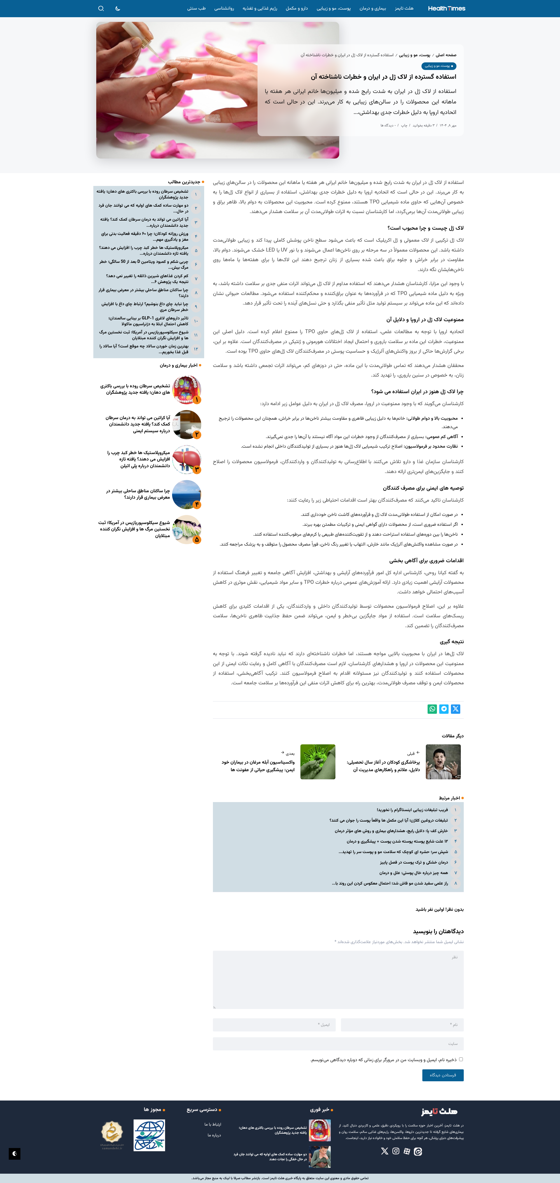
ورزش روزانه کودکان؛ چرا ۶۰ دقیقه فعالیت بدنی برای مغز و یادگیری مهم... (144, 237)
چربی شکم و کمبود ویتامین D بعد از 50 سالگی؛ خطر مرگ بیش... (143, 265)
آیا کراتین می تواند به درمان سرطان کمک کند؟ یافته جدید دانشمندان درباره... (144, 222)
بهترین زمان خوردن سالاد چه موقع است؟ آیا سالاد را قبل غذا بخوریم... (143, 349)
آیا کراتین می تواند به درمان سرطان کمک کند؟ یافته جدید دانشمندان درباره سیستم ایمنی (138, 424)
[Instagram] (396, 1151)
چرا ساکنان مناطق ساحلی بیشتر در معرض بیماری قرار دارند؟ (143, 293)
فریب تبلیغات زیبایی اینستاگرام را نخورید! (412, 810)
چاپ (404, 125)
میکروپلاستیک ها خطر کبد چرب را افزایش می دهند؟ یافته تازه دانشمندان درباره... (143, 251)
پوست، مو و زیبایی (414, 55)
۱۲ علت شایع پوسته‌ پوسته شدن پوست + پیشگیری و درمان (397, 841)
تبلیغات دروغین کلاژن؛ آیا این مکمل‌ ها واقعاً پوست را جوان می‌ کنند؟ (389, 820)
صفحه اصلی (446, 55)
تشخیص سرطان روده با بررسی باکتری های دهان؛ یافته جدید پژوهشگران (142, 194)
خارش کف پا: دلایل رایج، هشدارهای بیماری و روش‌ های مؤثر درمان (391, 831)
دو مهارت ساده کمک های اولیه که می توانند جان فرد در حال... (143, 208)
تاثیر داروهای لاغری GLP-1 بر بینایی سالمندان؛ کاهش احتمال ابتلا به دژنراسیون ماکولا (148, 321)
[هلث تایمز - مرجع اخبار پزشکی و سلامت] (446, 8)
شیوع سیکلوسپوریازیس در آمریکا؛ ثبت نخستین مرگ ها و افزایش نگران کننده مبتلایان (143, 335)
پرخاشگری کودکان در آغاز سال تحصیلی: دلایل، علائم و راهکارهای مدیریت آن (383, 766)
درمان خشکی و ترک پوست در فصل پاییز (414, 862)
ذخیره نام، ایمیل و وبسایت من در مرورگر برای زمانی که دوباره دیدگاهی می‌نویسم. (383, 1060)
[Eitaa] (418, 1151)
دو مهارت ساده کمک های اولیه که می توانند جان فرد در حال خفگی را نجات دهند (270, 1157)
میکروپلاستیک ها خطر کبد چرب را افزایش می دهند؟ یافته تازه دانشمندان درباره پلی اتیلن (138, 459)
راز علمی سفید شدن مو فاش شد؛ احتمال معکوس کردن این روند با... (390, 883)
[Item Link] (186, 389)
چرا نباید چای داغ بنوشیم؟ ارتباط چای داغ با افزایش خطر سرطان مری (145, 307)
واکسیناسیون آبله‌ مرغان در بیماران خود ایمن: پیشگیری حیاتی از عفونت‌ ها (258, 766)
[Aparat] (407, 1151)
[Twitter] (385, 1151)
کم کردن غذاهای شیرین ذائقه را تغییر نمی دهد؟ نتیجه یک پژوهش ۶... (147, 279)
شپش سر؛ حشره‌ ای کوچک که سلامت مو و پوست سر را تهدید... (393, 852)
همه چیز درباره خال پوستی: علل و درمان (413, 873)
